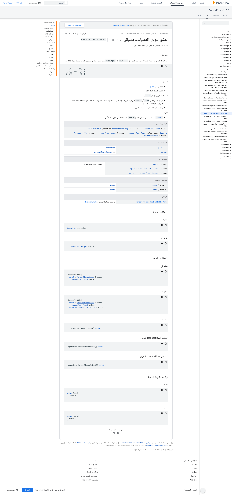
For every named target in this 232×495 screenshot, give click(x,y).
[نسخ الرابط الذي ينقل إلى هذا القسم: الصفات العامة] (150, 212)
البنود (195, 490)
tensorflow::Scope (120, 129)
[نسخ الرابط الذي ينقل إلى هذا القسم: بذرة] (160, 384)
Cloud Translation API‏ (121, 25)
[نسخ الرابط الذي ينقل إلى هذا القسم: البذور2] (158, 407)
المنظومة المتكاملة (156, 3)
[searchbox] (215, 23)
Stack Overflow (92, 472)
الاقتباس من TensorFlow (90, 480)
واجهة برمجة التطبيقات (177, 3)
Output (159, 117)
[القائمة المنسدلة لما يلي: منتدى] (136, 3)
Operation (110, 148)
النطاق (152, 86)
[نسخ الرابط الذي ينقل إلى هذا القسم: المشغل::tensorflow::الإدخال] (137, 338)
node (155, 164)
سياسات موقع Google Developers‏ (157, 445)
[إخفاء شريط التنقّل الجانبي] (202, 490)
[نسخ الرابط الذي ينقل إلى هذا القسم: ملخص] (158, 54)
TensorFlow (164, 33)
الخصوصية (187, 490)
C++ (207, 16)
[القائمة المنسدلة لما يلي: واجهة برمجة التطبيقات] (167, 3)
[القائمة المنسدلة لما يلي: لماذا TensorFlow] (116, 3)
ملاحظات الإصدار (93, 468)
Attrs (147, 95)
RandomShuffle (94, 129)
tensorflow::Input (151, 129)
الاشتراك (27, 490)
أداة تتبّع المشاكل (93, 464)
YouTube (193, 480)
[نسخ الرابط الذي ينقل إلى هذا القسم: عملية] (159, 219)
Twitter (194, 476)
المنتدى (194, 468)
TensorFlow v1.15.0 (219, 10)
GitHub (19, 3)
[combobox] (56, 3)
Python (216, 16)
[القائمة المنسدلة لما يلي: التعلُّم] (189, 3)
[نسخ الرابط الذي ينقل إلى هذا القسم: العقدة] (159, 319)
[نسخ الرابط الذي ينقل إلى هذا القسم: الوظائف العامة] (149, 258)
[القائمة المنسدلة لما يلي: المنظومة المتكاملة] (148, 3)
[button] (216, 34)
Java (199, 16)
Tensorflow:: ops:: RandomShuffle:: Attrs (151, 202)
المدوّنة (194, 464)
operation (162, 148)
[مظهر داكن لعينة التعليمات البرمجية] (162, 66)
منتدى (141, 3)
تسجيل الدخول (7, 3)
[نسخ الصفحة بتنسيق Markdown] (113, 40)
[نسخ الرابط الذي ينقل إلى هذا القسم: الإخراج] (158, 237)
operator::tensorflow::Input (144, 169)
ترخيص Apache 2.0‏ (83, 443)
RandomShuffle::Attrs (155, 134)
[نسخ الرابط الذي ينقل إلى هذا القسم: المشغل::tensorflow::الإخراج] (137, 356)
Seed (154, 185)
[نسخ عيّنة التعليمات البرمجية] (166, 66)
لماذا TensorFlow (125, 3)
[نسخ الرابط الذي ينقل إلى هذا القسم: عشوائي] (157, 266)
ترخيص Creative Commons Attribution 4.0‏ (136, 443)
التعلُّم (194, 3)
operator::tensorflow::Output (143, 173)
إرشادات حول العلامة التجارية (89, 476)
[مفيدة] (70, 33)
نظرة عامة (226, 16)
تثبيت (202, 3)
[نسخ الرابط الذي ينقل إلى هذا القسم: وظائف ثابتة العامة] (144, 377)
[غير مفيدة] (66, 33)
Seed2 (154, 189)
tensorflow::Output (103, 152)
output (164, 152)
